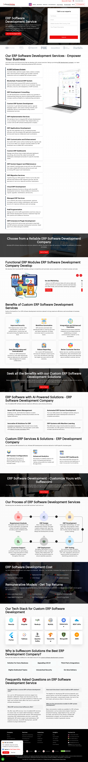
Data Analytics (25, 740)
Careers (8, 736)
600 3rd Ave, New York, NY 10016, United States (75, 745)
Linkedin (31, 751)
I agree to (12, 749)
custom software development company (52, 657)
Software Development (27, 736)
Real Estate (39, 734)
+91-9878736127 (74, 738)
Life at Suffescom (11, 738)
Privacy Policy (63, 759)
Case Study (60, 4)
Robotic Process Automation (18, 429)
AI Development (25, 738)
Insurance (39, 740)
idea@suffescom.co (74, 742)
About (8, 734)
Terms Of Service (55, 759)
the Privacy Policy (15, 749)
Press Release (56, 744)
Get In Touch (44, 252)
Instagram (47, 751)
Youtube (57, 751)
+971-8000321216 (74, 740)
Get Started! (49, 290)
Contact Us (81, 4)
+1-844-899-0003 (74, 734)
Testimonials (67, 4)
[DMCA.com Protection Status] (66, 751)
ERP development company (66, 62)
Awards (54, 742)
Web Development (26, 742)
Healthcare (39, 738)
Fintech (39, 736)
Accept (6, 752)
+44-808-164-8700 (74, 736)
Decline (13, 752)
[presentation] (77, 275)
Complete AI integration (14, 426)
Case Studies (56, 736)
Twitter (39, 751)
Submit (64, 37)
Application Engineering (27, 734)
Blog (54, 734)
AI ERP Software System (16, 69)
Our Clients (55, 738)
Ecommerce (40, 742)
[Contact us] (2, 759)
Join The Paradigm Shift (13, 33)
